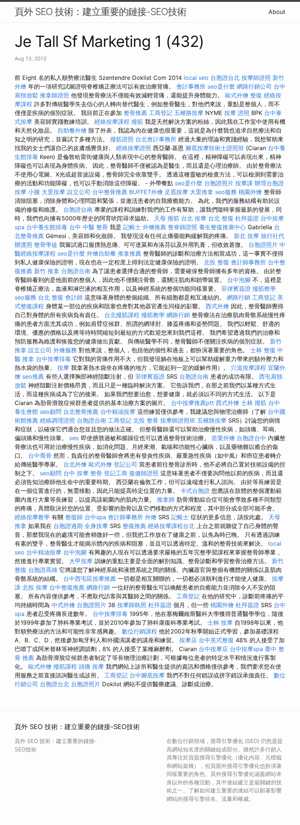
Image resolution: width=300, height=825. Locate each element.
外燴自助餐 (101, 253)
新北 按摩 (246, 235)
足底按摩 (176, 192)
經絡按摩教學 (32, 517)
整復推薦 (134, 525)
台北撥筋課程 (121, 315)
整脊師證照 (182, 227)
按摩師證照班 (177, 420)
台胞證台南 (78, 209)
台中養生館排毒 (46, 227)
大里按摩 (53, 192)
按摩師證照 (256, 77)
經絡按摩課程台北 (171, 525)
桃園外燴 (250, 192)
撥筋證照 (122, 139)
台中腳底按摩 (147, 675)
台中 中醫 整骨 (88, 227)
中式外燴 (63, 605)
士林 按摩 (220, 622)
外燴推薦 (154, 227)
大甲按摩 (81, 561)
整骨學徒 (45, 244)
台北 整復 (220, 218)
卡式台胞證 (195, 490)
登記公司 (125, 464)
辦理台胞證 (269, 183)
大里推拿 (201, 192)
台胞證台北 (225, 77)
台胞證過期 (68, 525)
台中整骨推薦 (109, 192)
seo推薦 (33, 376)
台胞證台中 (251, 438)
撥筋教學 (264, 288)
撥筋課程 (65, 666)
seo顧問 (50, 411)
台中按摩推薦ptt (192, 402)
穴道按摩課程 (248, 367)
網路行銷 (238, 297)
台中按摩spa (246, 649)
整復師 (74, 517)
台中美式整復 (216, 640)
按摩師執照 (131, 605)
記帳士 (132, 227)
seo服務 (226, 192)
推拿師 (166, 499)
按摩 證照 (237, 112)
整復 (256, 95)
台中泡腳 (239, 279)
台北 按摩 (193, 218)
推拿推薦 (129, 253)
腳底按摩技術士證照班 (214, 148)
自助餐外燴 (72, 130)
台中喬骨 (40, 455)
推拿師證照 (54, 95)
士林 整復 (262, 350)
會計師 (74, 297)
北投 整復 (216, 262)
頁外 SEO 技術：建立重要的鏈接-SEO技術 (100, 11)
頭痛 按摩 (91, 666)
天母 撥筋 (166, 218)
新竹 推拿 (46, 271)
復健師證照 (143, 473)
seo (74, 438)
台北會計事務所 (155, 139)
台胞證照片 (218, 183)
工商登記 (160, 112)
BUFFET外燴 (146, 192)
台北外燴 (75, 464)
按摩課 (244, 183)
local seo (196, 77)
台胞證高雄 (42, 569)
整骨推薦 (135, 112)
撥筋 (137, 121)
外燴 (151, 517)
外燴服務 (65, 350)
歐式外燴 (236, 95)
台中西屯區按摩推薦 (89, 578)
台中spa (95, 517)
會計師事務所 (248, 262)
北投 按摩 (35, 587)
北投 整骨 (145, 420)
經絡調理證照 (57, 420)
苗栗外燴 (223, 438)
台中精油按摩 (117, 411)
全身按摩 (96, 525)
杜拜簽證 (247, 218)
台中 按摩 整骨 (82, 473)
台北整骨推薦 (80, 411)
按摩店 (188, 640)
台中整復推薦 (67, 587)
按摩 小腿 (27, 192)
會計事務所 (191, 86)
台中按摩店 (213, 649)
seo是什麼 (221, 86)
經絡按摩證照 (133, 148)
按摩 (63, 367)
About (277, 11)
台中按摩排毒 (53, 359)
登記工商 (115, 473)
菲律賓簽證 (236, 288)
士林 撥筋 (253, 402)
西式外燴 (217, 306)
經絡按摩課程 (112, 121)
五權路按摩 (188, 112)
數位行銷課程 (139, 631)
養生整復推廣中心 (222, 227)
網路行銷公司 (254, 86)
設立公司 (78, 192)
